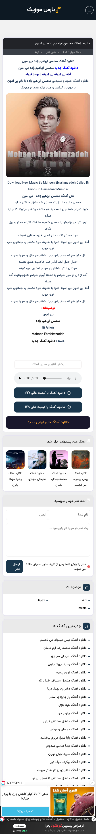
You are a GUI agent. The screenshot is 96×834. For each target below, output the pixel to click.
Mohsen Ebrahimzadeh (48, 334)
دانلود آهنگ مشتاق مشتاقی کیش (65, 721)
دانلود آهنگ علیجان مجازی (69, 656)
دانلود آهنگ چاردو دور (72, 713)
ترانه (84, 600)
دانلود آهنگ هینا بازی (72, 705)
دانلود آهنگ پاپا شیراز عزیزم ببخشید (63, 737)
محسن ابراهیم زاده (48, 321)
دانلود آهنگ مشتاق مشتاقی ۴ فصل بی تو (59, 778)
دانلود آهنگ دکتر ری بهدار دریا (67, 688)
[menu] (89, 10)
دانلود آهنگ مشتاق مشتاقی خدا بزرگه (62, 680)
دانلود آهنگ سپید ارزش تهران (67, 754)
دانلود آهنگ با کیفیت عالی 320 (45, 393)
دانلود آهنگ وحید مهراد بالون (67, 664)
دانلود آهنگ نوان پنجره (71, 672)
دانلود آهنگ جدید (43, 341)
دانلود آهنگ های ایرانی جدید (48, 422)
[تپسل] (2, 819)
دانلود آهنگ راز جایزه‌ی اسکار (68, 697)
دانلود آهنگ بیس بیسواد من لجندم (63, 640)
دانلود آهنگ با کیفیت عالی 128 (45, 407)
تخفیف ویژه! (25, 811)
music (83, 608)
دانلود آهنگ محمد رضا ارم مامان (65, 648)
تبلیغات (40, 600)
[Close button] (92, 783)
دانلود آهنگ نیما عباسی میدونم (66, 746)
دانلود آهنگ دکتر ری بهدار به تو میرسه (62, 770)
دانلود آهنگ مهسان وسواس (68, 729)
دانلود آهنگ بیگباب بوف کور (68, 762)
